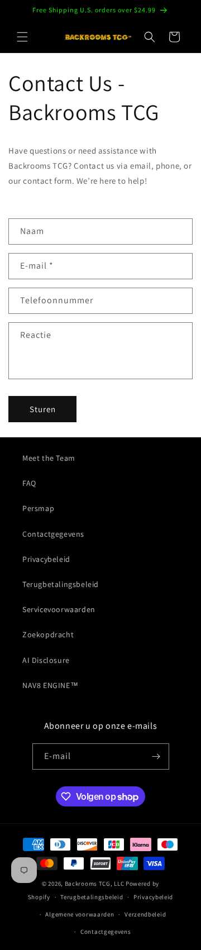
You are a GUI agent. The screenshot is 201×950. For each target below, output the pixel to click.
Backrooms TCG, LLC (95, 883)
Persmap (38, 508)
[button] (22, 37)
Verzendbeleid (145, 914)
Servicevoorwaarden (58, 609)
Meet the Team (48, 458)
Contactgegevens (53, 534)
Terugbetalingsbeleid (60, 584)
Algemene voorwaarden (79, 914)
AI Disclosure (46, 660)
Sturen (43, 409)
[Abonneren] (156, 756)
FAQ (29, 483)
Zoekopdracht (48, 634)
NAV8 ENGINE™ (50, 685)
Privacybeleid (46, 559)
